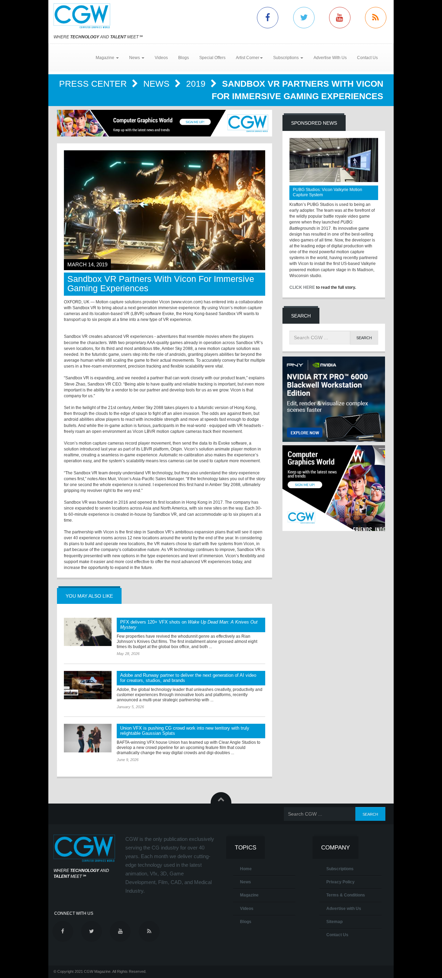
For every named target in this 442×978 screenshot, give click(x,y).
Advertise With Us (330, 57)
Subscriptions (340, 868)
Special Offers (212, 57)
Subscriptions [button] (286, 57)
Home (246, 868)
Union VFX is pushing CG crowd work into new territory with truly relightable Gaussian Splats (184, 730)
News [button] (135, 57)
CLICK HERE (302, 287)
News (157, 83)
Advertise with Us (343, 908)
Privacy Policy (340, 882)
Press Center (94, 83)
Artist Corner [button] (247, 57)
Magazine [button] (105, 57)
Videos (161, 57)
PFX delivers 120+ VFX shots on (189, 624)
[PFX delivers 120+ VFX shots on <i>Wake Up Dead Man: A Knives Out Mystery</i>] (88, 632)
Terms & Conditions (345, 895)
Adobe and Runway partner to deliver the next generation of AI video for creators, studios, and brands (188, 678)
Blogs (183, 57)
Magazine (249, 895)
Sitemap (334, 921)
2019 (197, 83)
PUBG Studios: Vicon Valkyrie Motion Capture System (327, 192)
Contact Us (367, 57)
